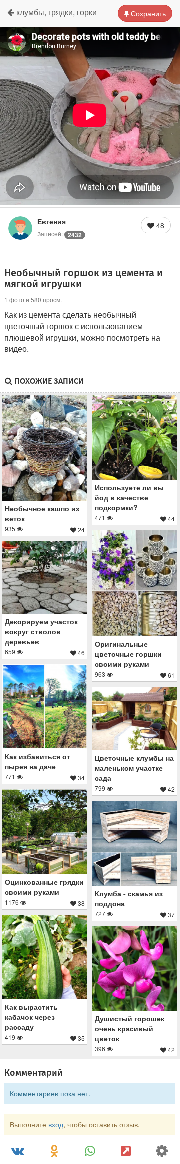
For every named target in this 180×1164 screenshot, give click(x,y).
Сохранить (147, 13)
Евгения (52, 221)
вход (56, 1124)
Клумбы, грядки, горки (55, 12)
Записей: (60, 234)
